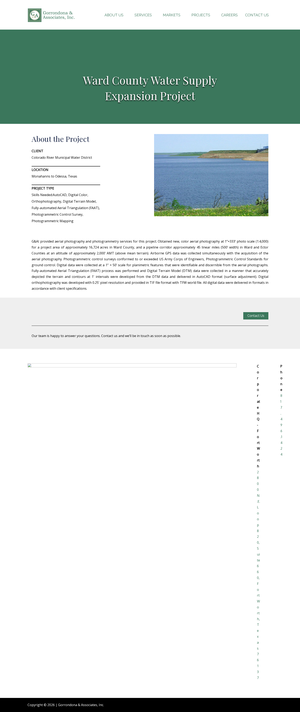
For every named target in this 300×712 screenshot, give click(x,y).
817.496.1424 (281, 425)
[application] (125, 15)
